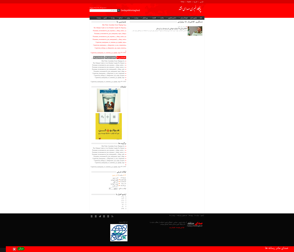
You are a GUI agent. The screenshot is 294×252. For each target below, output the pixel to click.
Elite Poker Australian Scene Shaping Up (113, 25)
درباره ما (99, 18)
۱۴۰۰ (123, 207)
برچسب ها (172, 215)
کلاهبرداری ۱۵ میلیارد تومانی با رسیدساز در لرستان (171, 29)
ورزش (128, 18)
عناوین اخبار (193, 18)
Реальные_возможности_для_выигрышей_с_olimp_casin (109, 39)
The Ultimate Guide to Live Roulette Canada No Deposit (109, 28)
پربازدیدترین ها (99, 57)
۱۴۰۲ (123, 203)
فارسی (201, 2)
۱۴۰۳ (122, 201)
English (189, 2)
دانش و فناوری (172, 18)
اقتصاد (154, 18)
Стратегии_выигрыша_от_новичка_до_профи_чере (110, 42)
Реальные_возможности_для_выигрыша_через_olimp (109, 34)
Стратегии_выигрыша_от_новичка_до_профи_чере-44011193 (108, 53)
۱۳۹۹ (122, 209)
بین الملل (145, 18)
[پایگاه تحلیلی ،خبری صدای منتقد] (189, 10)
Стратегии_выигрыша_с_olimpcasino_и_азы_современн (109, 45)
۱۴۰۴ (123, 199)
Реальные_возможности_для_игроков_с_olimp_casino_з (109, 31)
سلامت (162, 18)
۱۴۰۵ (122, 197)
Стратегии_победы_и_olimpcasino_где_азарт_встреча (110, 48)
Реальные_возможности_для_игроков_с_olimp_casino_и (109, 37)
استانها (121, 18)
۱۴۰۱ (123, 205)
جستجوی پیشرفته (182, 215)
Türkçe (182, 2)
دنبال (21, 248)
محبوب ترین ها (110, 57)
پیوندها (191, 215)
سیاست (136, 18)
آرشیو (105, 18)
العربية (195, 2)
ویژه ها (112, 18)
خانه (201, 18)
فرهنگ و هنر (184, 18)
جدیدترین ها (121, 57)
